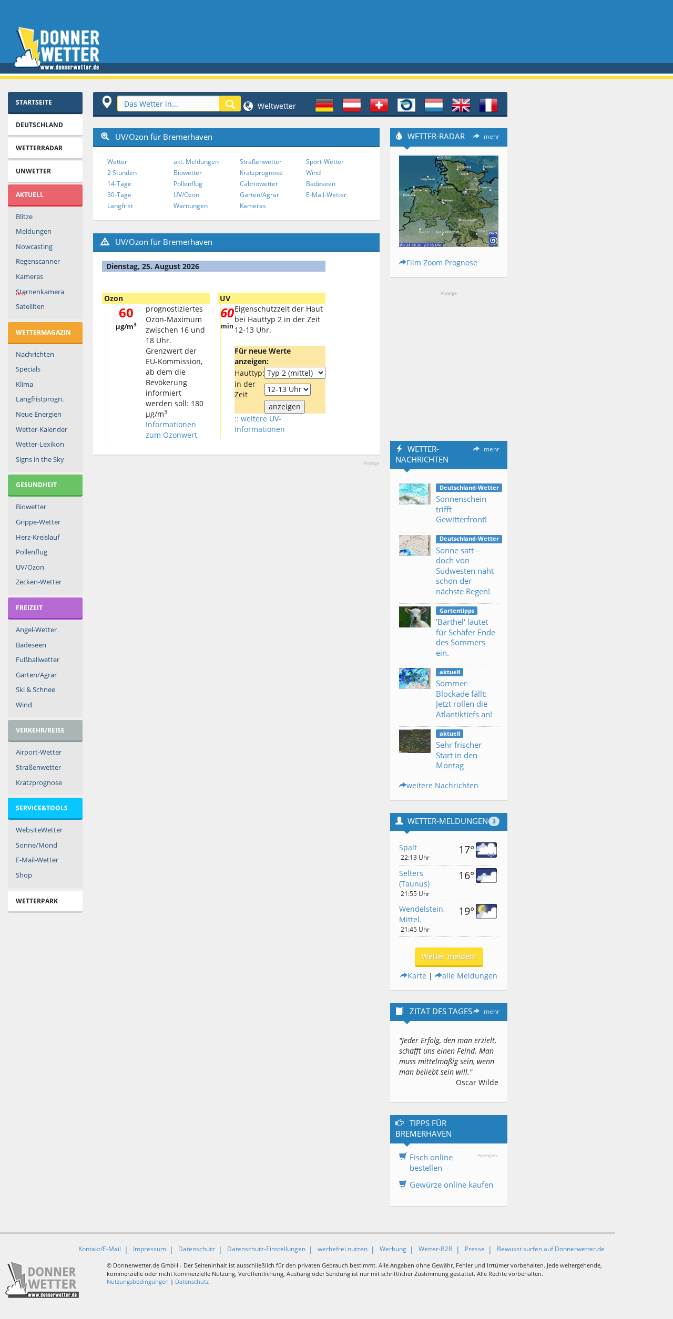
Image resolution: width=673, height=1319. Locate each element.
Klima (24, 384)
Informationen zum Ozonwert (171, 429)
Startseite (34, 102)
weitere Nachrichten (442, 785)
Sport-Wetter (325, 161)
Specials (28, 369)
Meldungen (34, 231)
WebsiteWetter (39, 829)
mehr (491, 136)
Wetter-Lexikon (40, 444)
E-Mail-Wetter (37, 859)
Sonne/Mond (36, 845)
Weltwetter (276, 106)
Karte (416, 976)
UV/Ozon (30, 567)
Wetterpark (37, 900)
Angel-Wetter (36, 629)
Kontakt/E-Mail (99, 1248)
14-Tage (119, 183)
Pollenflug (31, 552)
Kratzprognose (39, 782)
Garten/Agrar (36, 674)
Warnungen (191, 205)
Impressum (149, 1248)
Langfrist (120, 205)
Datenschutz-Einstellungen (266, 1248)
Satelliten (30, 306)
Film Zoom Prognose (441, 262)
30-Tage (119, 194)
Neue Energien (39, 414)
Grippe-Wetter (38, 522)
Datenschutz (196, 1248)
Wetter (117, 161)
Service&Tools (42, 807)
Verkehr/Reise (40, 730)
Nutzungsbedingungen (138, 1281)
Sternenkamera (40, 292)
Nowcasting (34, 246)
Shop (24, 875)
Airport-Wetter (39, 752)
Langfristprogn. (40, 399)
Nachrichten (35, 354)
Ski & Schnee (35, 689)
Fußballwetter (37, 659)
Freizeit (29, 607)
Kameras (29, 276)
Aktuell (30, 194)
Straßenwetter (38, 767)
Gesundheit (36, 484)
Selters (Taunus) (414, 878)
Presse (475, 1248)
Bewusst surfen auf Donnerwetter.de (551, 1248)
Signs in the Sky (40, 459)
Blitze (24, 216)
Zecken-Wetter (39, 581)
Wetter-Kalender (41, 429)
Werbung (393, 1248)
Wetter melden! (449, 956)
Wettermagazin (43, 332)
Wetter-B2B (436, 1248)
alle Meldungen (469, 976)
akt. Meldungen (196, 161)
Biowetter (31, 506)
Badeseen (31, 645)
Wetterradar (39, 147)
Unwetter (33, 171)
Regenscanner (38, 261)
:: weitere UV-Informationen (259, 424)
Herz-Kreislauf (37, 537)
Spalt (408, 847)
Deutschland (39, 124)
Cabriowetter (259, 183)
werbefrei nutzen (343, 1248)
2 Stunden (122, 172)
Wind (24, 704)
